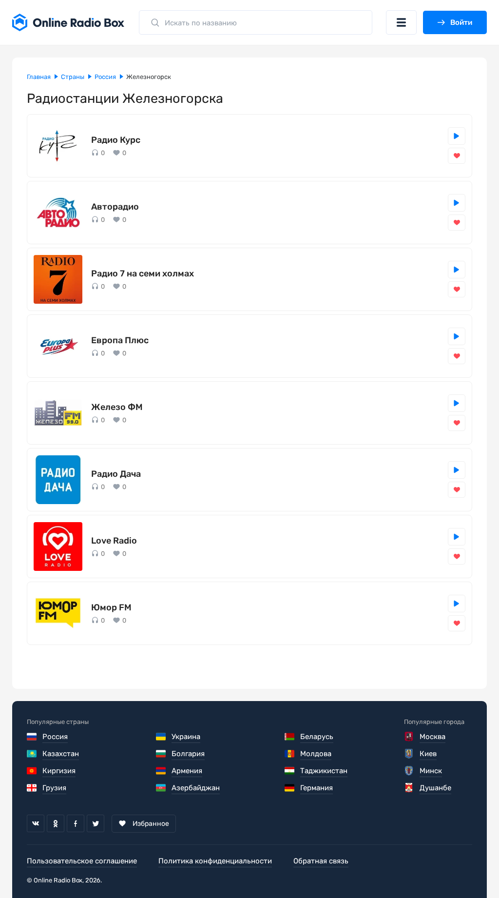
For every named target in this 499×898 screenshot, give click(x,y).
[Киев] (409, 754)
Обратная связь (320, 861)
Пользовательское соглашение (82, 861)
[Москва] (409, 737)
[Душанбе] (409, 788)
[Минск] (409, 771)
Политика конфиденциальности (215, 861)
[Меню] (401, 22)
